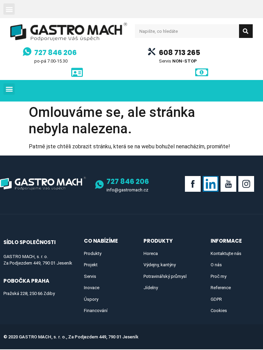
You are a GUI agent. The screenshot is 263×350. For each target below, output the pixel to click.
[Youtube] (228, 184)
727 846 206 (55, 52)
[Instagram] (246, 184)
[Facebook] (193, 184)
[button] (9, 9)
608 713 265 (179, 52)
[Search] (246, 31)
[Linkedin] (210, 184)
